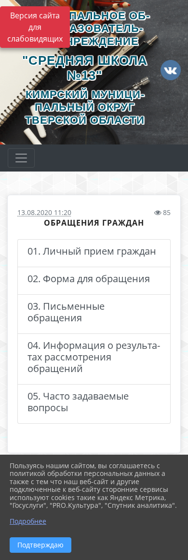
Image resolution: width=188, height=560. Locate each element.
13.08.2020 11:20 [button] (44, 212)
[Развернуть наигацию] (21, 158)
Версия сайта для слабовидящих (35, 27)
